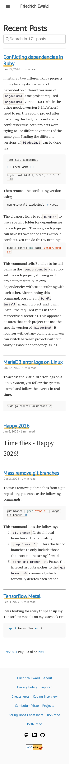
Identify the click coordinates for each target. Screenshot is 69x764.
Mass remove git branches (31, 473)
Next (42, 651)
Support (46, 687)
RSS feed (53, 715)
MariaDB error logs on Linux (33, 362)
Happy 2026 (16, 425)
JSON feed (34, 724)
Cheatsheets (21, 696)
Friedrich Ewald (34, 6)
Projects (48, 705)
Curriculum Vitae (27, 705)
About (47, 678)
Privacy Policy (27, 687)
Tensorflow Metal (22, 596)
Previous (10, 651)
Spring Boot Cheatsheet (26, 715)
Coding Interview (45, 696)
